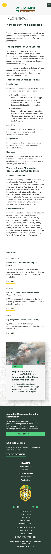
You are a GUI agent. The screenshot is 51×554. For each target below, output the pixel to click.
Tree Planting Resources (20, 20)
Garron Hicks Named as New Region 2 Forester (22, 264)
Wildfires (10, 315)
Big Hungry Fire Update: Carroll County (22, 319)
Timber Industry (18, 18)
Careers (25, 470)
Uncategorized (12, 258)
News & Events (26, 466)
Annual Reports (25, 476)
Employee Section (26, 473)
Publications (25, 480)
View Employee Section (16, 454)
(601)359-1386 (26, 533)
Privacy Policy (25, 517)
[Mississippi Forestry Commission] (25, 493)
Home (8, 19)
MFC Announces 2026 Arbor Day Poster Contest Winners (23, 293)
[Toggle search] (4, 5)
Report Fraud (25, 520)
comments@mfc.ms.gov (26, 537)
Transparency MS (26, 524)
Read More (10, 281)
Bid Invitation (25, 511)
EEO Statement (26, 514)
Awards (9, 288)
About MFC (25, 463)
